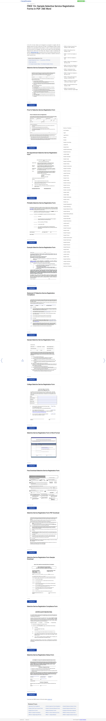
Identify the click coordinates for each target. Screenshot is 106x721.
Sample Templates (83, 719)
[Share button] (23, 360)
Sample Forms (32, 3)
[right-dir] (104, 360)
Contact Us (22, 719)
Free (81, 1)
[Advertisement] (53, 18)
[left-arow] (1, 360)
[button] (85, 1)
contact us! (49, 699)
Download (32, 105)
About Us (27, 719)
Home (28, 3)
